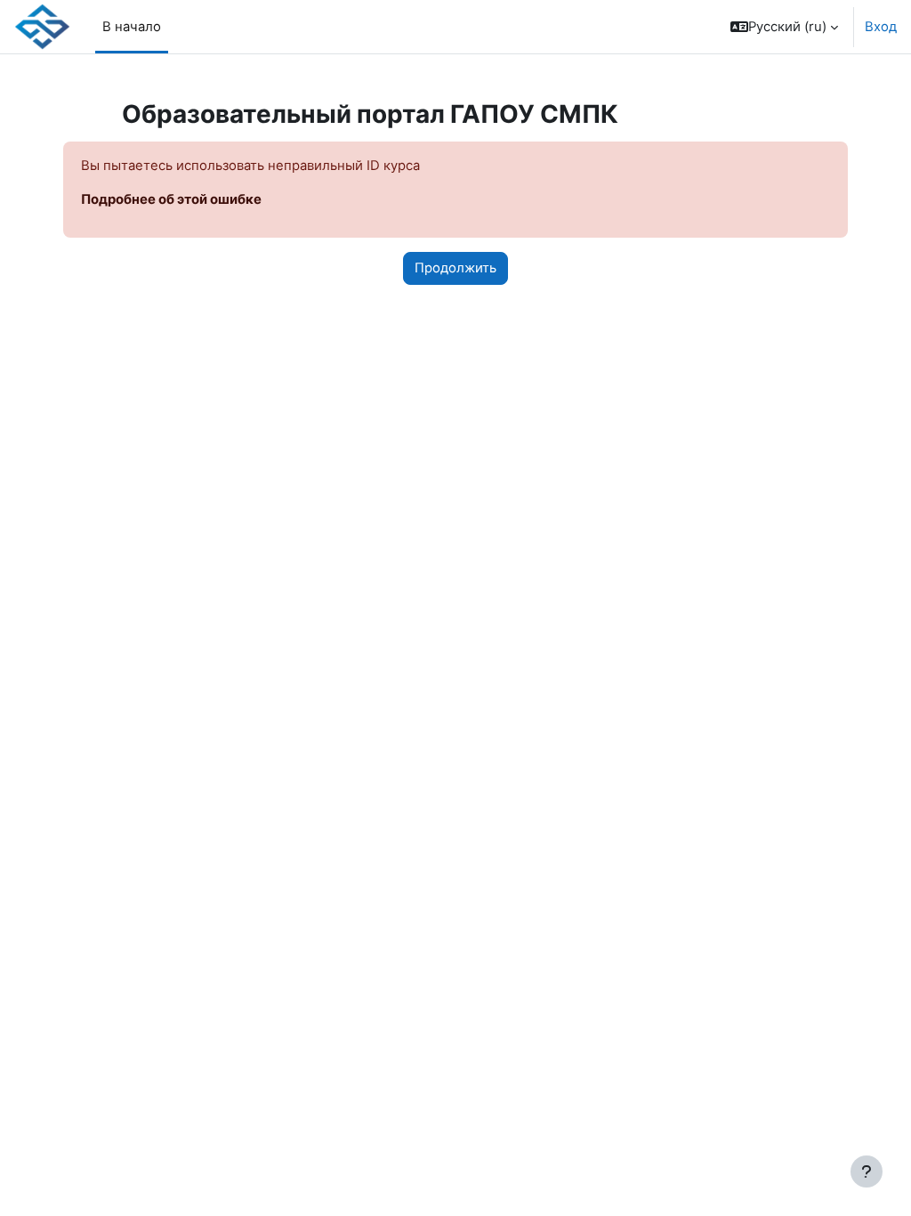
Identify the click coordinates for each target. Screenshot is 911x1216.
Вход (881, 27)
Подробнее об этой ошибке (171, 199)
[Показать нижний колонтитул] (867, 1171)
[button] (784, 26)
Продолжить (455, 268)
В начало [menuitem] (131, 27)
